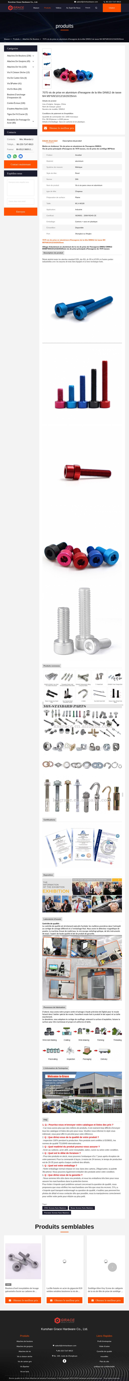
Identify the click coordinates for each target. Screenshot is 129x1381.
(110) (17, 109)
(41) (14, 83)
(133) (17, 67)
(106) (16, 103)
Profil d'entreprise (104, 1341)
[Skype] (9, 156)
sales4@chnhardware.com (87, 2)
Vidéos (58, 8)
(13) (18, 72)
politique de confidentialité (104, 1366)
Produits (47, 8)
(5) (17, 114)
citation (112, 8)
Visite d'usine (104, 1346)
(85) (18, 121)
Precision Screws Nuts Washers (56, 1213)
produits (16, 39)
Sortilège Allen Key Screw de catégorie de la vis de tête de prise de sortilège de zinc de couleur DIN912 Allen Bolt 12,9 (64, 1290)
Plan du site (104, 1361)
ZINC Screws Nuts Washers (55, 1208)
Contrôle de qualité (104, 1351)
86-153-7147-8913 (113, 2)
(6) (17, 78)
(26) (14, 89)
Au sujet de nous (73, 8)
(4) (16, 96)
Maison (36, 8)
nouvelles (104, 1356)
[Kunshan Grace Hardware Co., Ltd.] (16, 8)
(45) (18, 61)
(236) (19, 56)
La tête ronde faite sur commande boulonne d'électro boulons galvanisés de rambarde (105, 1290)
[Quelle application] (15, 156)
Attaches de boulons (31, 39)
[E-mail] (20, 156)
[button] (16, 1267)
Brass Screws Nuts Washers (82, 1208)
